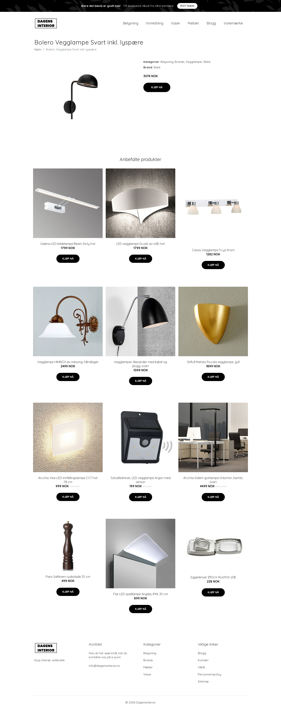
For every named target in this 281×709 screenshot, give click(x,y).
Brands (179, 62)
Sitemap (203, 681)
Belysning (130, 23)
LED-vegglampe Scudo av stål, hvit (140, 244)
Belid (207, 62)
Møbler (193, 23)
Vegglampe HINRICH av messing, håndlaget (67, 362)
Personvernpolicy (209, 674)
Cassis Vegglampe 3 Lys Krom (213, 250)
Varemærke (233, 23)
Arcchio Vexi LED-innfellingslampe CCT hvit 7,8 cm (68, 480)
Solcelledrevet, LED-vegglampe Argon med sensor (141, 480)
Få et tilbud (187, 5)
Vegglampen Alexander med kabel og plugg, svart (140, 364)
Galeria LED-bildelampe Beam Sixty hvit (67, 244)
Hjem (37, 49)
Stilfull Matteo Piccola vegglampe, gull (213, 362)
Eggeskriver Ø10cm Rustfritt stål (213, 577)
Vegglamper (194, 62)
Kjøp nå (156, 87)
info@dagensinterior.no (104, 666)
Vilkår (201, 667)
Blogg (211, 23)
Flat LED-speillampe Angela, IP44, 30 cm (140, 594)
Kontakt (203, 660)
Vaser (175, 23)
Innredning (154, 23)
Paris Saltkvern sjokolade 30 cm (68, 577)
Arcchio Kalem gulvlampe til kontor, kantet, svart (213, 480)
